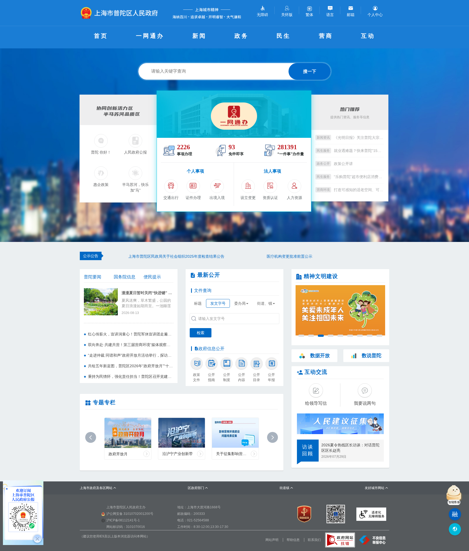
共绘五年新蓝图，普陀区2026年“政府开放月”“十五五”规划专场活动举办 (130, 366)
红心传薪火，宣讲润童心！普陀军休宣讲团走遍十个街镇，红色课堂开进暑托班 (130, 334)
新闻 (199, 36)
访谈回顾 (307, 450)
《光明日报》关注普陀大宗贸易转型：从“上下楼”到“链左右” (359, 137)
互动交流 (316, 372)
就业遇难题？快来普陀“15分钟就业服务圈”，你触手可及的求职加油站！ (359, 150)
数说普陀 (371, 355)
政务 (241, 36)
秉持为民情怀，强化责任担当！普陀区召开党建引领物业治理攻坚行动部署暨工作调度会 (130, 376)
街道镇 (286, 488)
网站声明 (271, 540)
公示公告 (90, 256)
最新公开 (208, 275)
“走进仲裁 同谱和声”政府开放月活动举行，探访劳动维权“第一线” (130, 355)
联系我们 (314, 540)
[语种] (455, 529)
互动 (368, 36)
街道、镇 (264, 303)
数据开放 (320, 355)
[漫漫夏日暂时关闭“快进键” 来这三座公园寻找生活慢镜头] (101, 301)
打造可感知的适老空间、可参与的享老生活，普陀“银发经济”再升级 (359, 190)
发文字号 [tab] (218, 303)
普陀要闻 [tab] (92, 277)
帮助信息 (293, 540)
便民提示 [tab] (152, 277)
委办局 (240, 303)
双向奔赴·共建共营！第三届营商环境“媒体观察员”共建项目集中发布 (130, 345)
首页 (101, 36)
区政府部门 (198, 488)
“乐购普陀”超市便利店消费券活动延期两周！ (359, 177)
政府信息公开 (211, 348)
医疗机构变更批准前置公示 (273, 256)
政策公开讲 (343, 163)
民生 (284, 36)
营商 (326, 36)
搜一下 (309, 71)
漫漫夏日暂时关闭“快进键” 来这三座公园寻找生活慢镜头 (147, 293)
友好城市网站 (376, 488)
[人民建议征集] (340, 423)
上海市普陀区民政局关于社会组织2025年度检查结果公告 (160, 256)
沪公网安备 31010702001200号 (129, 514)
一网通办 (150, 36)
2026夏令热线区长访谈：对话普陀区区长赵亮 (350, 448)
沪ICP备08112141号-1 (123, 520)
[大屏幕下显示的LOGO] (121, 13)
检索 (200, 333)
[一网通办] (234, 114)
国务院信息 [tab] (124, 277)
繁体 (309, 15)
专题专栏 (104, 402)
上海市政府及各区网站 (98, 488)
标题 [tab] (198, 303)
